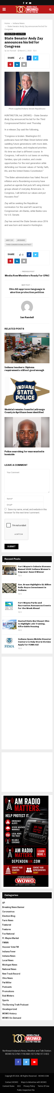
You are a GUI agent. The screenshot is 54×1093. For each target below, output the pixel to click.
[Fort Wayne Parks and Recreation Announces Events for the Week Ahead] (9, 606)
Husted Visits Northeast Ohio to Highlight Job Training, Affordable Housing (33, 624)
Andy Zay (9, 240)
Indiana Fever (9, 951)
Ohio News (7, 978)
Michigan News (9, 965)
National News (9, 969)
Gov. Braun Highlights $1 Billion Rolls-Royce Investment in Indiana (34, 587)
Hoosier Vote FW (10, 947)
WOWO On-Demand (11, 1018)
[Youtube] (34, 1062)
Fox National (8, 934)
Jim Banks (21, 240)
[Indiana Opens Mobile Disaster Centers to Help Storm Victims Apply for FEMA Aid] (9, 642)
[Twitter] (26, 1062)
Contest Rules (8, 1086)
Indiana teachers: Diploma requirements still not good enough (24, 369)
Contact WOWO (11, 1082)
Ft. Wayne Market (10, 938)
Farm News (7, 920)
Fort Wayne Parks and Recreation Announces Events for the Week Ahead (34, 605)
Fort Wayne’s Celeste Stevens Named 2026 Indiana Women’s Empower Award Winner (34, 569)
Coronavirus (8, 911)
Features (6, 929)
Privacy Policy (29, 1086)
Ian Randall (11, 51)
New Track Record (11, 974)
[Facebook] (18, 1062)
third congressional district (18, 245)
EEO (19, 1086)
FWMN (5, 942)
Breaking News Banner (13, 907)
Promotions (8, 991)
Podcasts (7, 987)
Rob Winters (8, 996)
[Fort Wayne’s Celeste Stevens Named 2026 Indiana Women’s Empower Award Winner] (9, 570)
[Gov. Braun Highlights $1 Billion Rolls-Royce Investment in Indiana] (9, 588)
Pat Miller (7, 982)
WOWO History (9, 1013)
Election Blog (8, 916)
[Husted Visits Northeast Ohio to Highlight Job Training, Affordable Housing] (9, 624)
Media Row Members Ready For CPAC (27, 275)
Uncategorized (9, 1009)
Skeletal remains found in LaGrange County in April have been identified (24, 411)
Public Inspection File (25, 1090)
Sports (5, 1000)
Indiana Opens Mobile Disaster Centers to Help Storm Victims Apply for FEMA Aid (34, 642)
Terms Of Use (43, 1086)
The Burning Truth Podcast (15, 1005)
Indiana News (10, 34)
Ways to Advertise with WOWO (33, 1082)
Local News (21, 34)
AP (3, 903)
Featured (6, 925)
